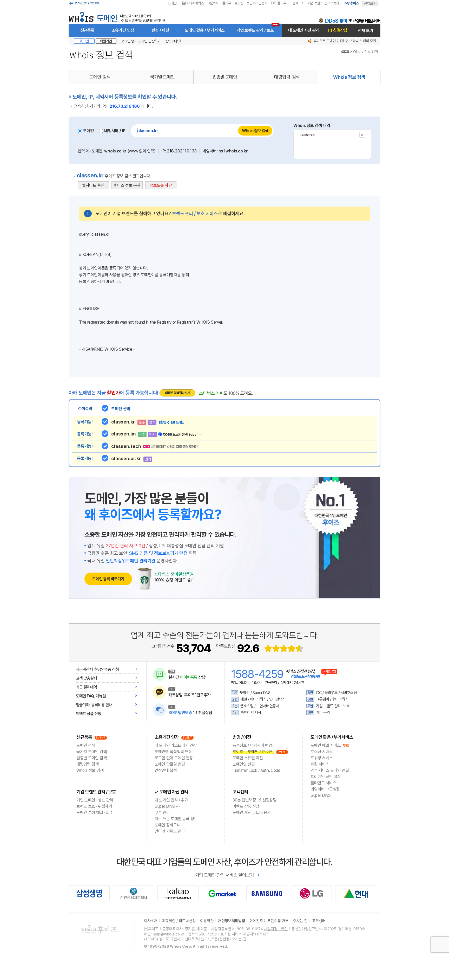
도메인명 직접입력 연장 (173, 751)
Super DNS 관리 (169, 806)
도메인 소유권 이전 (248, 757)
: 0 (173, 41)
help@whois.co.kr (168, 934)
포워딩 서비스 (322, 757)
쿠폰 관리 (162, 812)
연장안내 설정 (166, 770)
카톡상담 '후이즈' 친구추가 (189, 694)
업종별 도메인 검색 (91, 757)
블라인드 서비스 (323, 782)
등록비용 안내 (101, 704)
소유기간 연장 (123, 30)
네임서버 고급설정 (325, 789)
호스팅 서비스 (322, 751)
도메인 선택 (120, 408)
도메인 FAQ (85, 696)
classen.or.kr (131, 458)
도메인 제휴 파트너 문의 (252, 812)
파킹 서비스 (320, 764)
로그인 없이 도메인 (140, 41)
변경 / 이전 (160, 30)
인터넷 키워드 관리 (170, 831)
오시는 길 (300, 921)
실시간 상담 (186, 677)
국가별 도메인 (162, 77)
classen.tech (154, 446)
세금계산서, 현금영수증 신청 (97, 669)
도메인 (172, 3)
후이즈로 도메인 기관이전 (253, 751)
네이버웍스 (196, 3)
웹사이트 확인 (93, 185)
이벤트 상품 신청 (88, 713)
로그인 (84, 41)
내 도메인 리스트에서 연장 (176, 745)
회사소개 (150, 921)
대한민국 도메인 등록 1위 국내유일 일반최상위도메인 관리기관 (142, 18)
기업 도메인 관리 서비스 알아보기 (224, 875)
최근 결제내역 (86, 687)
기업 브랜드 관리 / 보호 (324, 3)
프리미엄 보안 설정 (326, 776)
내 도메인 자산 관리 (303, 30)
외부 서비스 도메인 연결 (330, 770)
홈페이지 (298, 3)
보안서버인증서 (256, 3)
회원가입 (106, 41)
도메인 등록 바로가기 (108, 578)
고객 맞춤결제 (86, 678)
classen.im (156, 434)
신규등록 (87, 30)
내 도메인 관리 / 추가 (171, 800)
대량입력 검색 (287, 77)
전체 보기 (365, 30)
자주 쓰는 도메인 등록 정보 (176, 818)
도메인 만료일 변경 (170, 764)
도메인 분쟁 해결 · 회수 (94, 812)
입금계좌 (82, 704)
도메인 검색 (100, 77)
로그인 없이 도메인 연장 (174, 757)
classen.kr (308, 135)
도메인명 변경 (244, 764)
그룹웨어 (213, 3)
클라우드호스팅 (232, 3)
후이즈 (351, 3)
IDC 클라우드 (280, 3)
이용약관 (207, 921)
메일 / (184, 3)
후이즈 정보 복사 (127, 185)
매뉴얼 (101, 696)
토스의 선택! (187, 434)
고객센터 (240, 791)
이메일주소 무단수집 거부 (269, 921)
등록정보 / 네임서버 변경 (252, 745)
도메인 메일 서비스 (326, 745)
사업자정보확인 (276, 929)
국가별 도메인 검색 (91, 751)
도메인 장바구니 (167, 825)
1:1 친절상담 (337, 30)
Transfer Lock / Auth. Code (256, 770)
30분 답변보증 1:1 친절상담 (255, 800)
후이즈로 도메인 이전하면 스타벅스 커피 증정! (345, 41)
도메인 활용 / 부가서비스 (205, 30)
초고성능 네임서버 (352, 20)
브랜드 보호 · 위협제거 (94, 806)
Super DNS (321, 795)
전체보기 (370, 3)
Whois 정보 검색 (365, 51)
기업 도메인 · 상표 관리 (94, 800)
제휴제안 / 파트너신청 (179, 921)
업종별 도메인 (225, 77)
